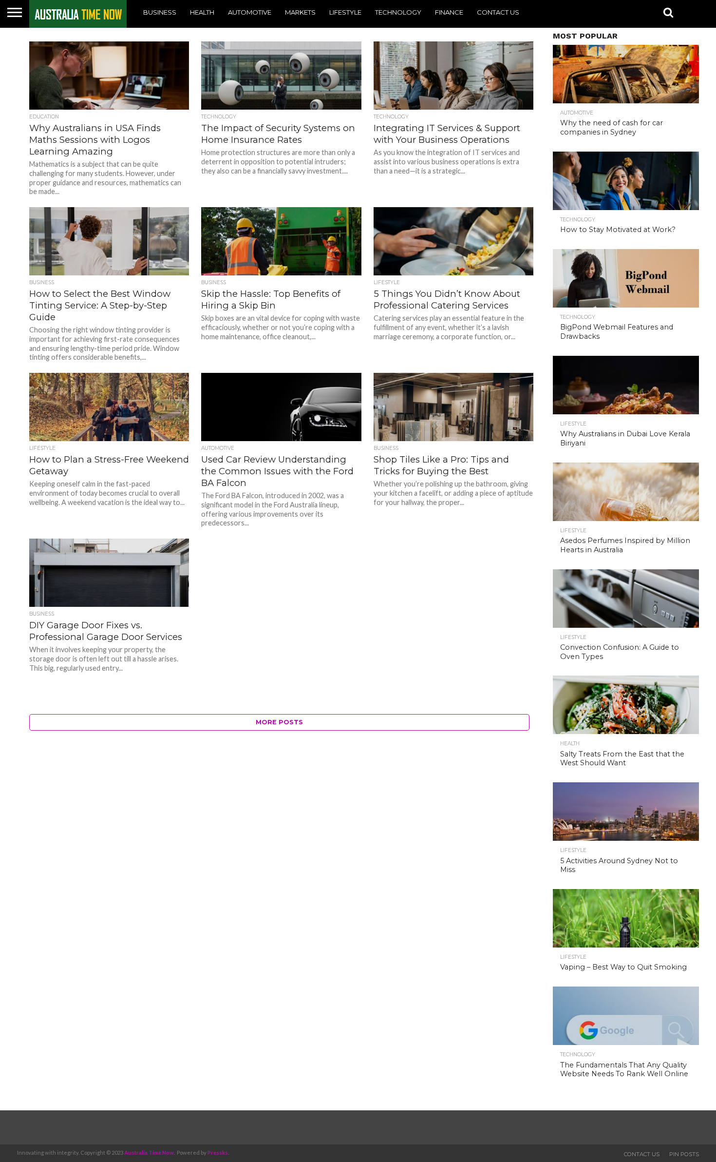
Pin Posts (684, 1154)
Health (202, 12)
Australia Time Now (149, 1152)
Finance (449, 12)
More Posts (279, 722)
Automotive (249, 12)
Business (159, 12)
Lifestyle (345, 12)
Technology (398, 12)
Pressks (217, 1152)
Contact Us (498, 12)
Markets (300, 12)
